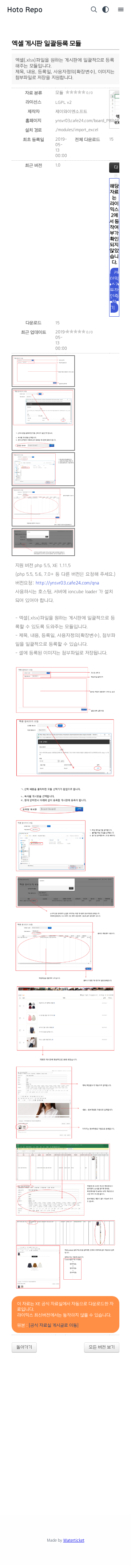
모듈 (59, 92)
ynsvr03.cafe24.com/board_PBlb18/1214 (92, 120)
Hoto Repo (25, 9)
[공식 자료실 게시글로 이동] (54, 1325)
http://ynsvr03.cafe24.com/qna (67, 583)
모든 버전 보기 (102, 1347)
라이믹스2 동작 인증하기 (114, 290)
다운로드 (116, 169)
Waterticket (73, 1540)
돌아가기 (24, 1347)
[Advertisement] (65, 1427)
